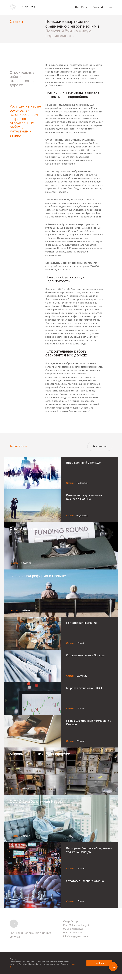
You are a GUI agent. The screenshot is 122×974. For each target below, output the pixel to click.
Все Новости (99, 446)
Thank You (99, 963)
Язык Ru (80, 7)
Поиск (96, 7)
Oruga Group (28, 6)
